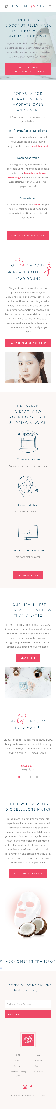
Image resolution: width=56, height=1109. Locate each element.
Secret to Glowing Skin (17, 1073)
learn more (28, 657)
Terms (38, 1066)
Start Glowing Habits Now (28, 235)
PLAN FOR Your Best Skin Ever (27, 342)
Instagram (25, 1087)
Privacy (38, 1060)
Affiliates (38, 1071)
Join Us (17, 1060)
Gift (18, 1055)
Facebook (31, 1087)
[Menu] (49, 6)
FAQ (38, 1055)
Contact (18, 1066)
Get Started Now (28, 575)
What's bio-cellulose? (28, 873)
